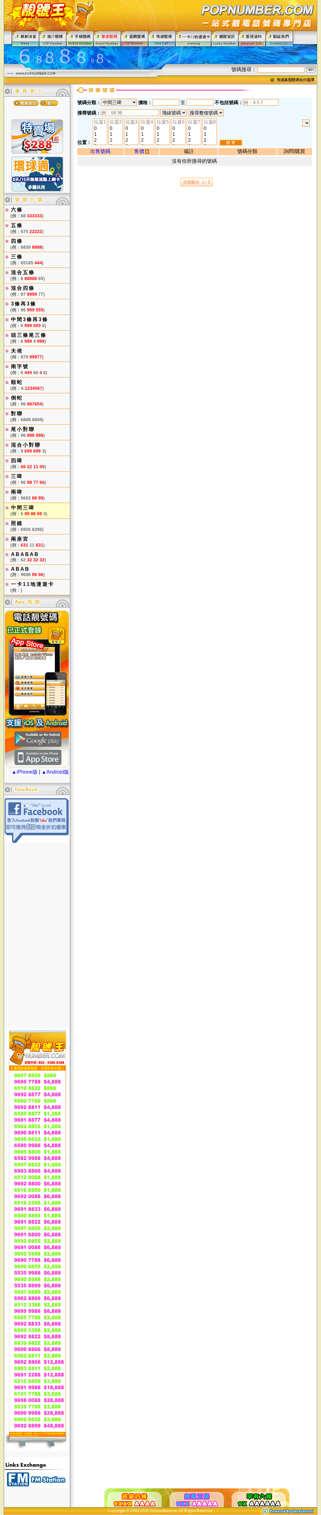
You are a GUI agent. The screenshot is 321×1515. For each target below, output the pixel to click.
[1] (100, 134)
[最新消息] (25, 38)
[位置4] (147, 122)
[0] (100, 128)
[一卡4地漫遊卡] (193, 38)
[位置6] (178, 122)
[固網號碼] (134, 38)
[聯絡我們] (279, 38)
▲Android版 (55, 772)
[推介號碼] (52, 38)
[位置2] (115, 122)
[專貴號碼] (107, 38)
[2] (100, 140)
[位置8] (209, 122)
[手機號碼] (80, 38)
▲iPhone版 (25, 772)
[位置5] (162, 122)
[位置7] (194, 122)
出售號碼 (100, 151)
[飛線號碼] (162, 38)
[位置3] (131, 122)
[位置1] (100, 122)
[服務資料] (252, 38)
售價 (139, 151)
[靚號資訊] (225, 38)
